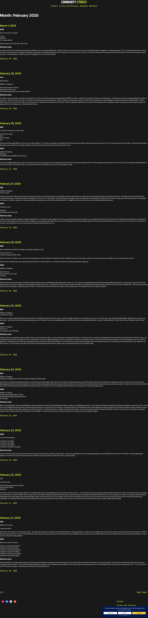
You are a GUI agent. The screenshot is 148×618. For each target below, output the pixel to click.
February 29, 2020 (10, 73)
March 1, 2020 (8, 25)
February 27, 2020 (10, 183)
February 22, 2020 (10, 474)
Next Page (142, 592)
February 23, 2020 (10, 430)
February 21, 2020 (10, 517)
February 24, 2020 (10, 369)
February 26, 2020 (10, 242)
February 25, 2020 (10, 305)
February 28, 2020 (10, 123)
